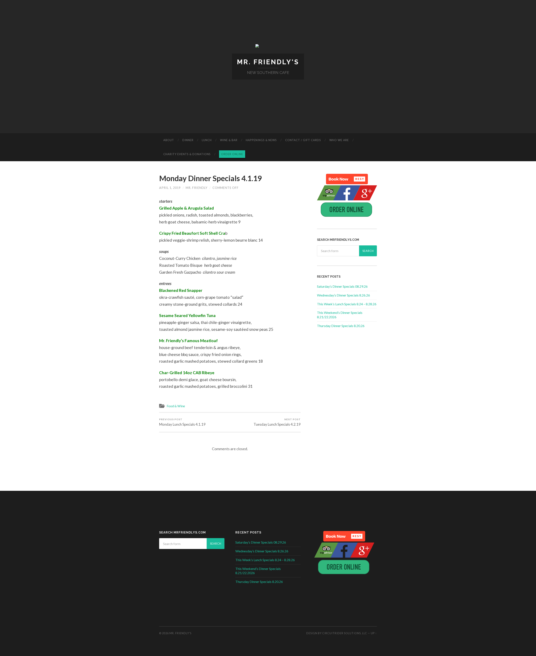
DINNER (187, 140)
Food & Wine (176, 406)
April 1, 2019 (170, 187)
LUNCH (207, 140)
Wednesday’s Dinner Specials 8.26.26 (343, 295)
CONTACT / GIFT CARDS (303, 140)
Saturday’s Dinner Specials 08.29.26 (342, 286)
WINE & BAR (228, 140)
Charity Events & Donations (187, 154)
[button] (347, 179)
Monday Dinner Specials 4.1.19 (210, 178)
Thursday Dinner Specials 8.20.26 (341, 326)
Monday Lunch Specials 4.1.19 (182, 422)
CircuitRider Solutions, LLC (344, 633)
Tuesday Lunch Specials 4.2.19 (277, 422)
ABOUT (168, 140)
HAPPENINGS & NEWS (261, 140)
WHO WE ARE (339, 140)
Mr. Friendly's (268, 62)
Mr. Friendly (196, 187)
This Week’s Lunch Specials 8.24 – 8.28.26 (346, 304)
